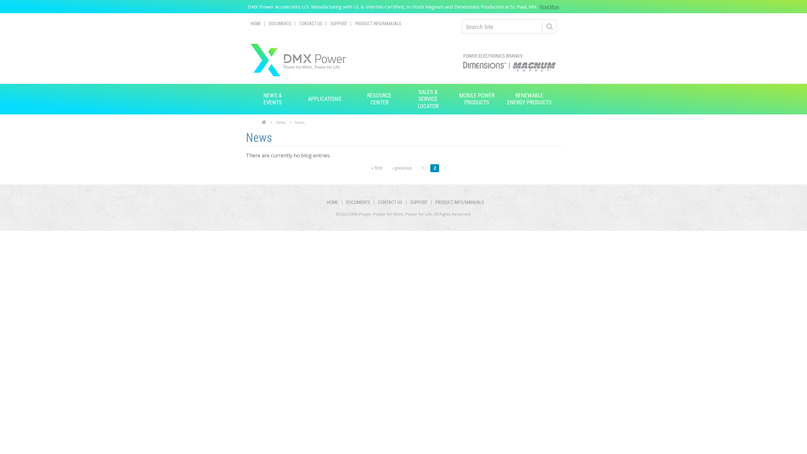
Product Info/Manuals (378, 23)
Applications (324, 99)
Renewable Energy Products (529, 99)
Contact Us (310, 23)
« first (377, 168)
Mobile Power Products (477, 99)
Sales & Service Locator (428, 99)
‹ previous (402, 168)
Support (338, 23)
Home (256, 23)
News (281, 122)
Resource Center (379, 99)
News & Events (273, 99)
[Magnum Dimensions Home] (298, 60)
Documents (280, 23)
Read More (549, 7)
